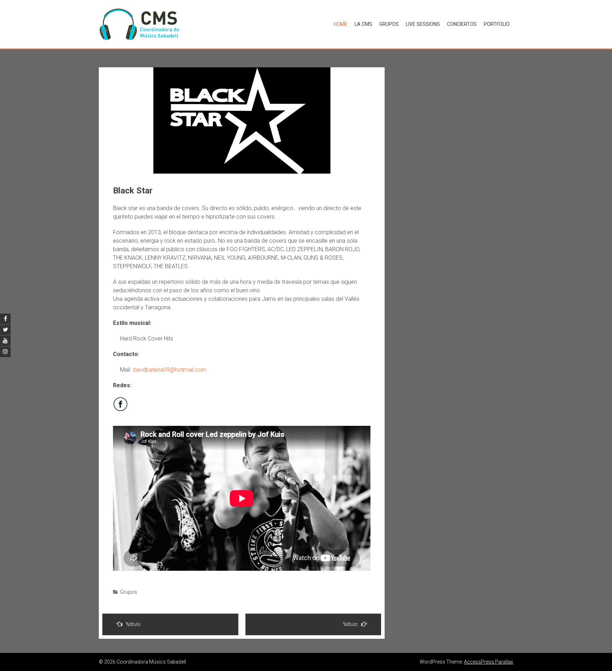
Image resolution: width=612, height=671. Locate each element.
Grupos (389, 24)
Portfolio (497, 24)
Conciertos (462, 24)
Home (340, 24)
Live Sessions (423, 24)
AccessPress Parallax (488, 662)
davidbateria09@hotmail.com (169, 369)
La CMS (363, 24)
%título (133, 624)
